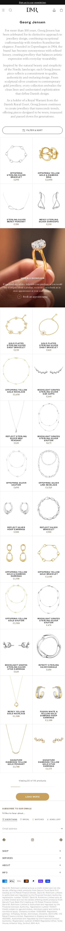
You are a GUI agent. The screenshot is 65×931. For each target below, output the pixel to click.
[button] (60, 10)
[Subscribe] (59, 828)
